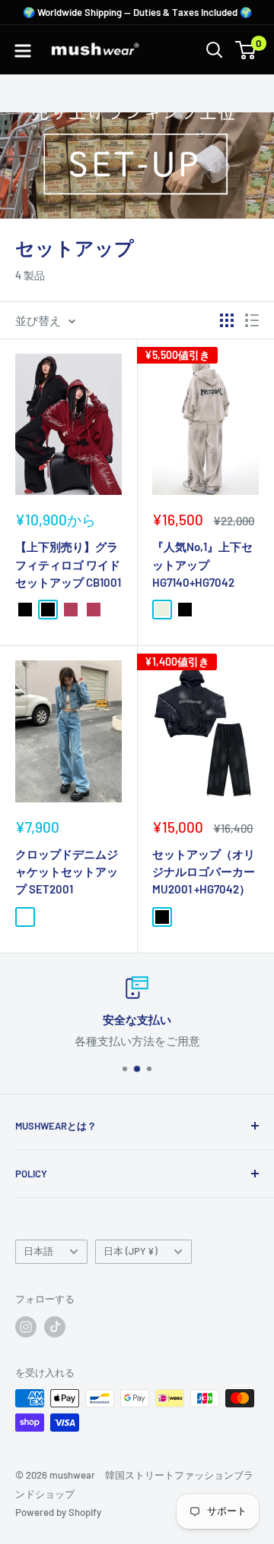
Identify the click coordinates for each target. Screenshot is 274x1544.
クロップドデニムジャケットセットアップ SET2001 (66, 871)
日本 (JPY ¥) (131, 1251)
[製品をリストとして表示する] (252, 320)
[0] (246, 50)
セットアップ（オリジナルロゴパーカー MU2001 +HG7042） (203, 871)
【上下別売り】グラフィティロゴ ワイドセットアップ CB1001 (68, 564)
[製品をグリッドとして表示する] (227, 320)
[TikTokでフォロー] (54, 1327)
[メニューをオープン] (22, 51)
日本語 (38, 1251)
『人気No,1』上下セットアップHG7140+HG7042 (202, 564)
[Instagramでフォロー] (26, 1327)
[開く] (214, 50)
